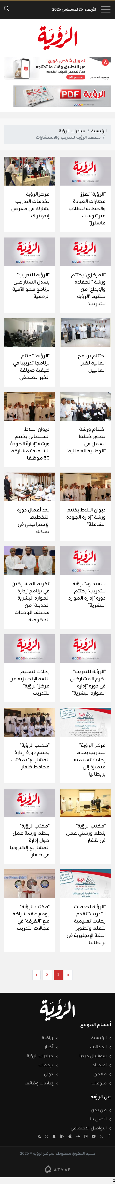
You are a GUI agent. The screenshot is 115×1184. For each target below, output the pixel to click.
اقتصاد (100, 1065)
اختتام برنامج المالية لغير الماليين (92, 363)
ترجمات (46, 1065)
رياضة (47, 1038)
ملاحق (100, 1074)
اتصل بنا (98, 1119)
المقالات (98, 1047)
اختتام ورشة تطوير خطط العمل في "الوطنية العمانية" (86, 440)
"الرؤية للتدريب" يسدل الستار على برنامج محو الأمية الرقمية (30, 286)
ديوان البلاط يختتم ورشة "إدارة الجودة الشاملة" (86, 517)
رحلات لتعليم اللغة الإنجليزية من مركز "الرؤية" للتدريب (29, 682)
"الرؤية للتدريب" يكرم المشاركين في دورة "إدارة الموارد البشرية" (88, 682)
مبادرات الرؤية (72, 131)
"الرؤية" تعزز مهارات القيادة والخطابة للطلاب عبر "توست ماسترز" (87, 208)
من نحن (99, 1110)
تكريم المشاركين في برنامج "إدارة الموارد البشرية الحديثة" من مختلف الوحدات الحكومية (30, 602)
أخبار (49, 1047)
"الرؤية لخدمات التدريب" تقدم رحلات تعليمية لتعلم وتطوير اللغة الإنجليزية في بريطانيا (86, 925)
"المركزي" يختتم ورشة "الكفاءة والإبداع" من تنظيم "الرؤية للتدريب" (88, 289)
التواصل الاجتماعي (89, 1128)
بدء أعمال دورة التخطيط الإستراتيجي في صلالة (33, 521)
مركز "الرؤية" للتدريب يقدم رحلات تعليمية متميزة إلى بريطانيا (90, 759)
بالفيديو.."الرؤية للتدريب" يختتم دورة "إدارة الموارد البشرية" (87, 594)
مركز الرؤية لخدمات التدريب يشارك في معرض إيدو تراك (30, 205)
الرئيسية (99, 131)
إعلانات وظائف (39, 1083)
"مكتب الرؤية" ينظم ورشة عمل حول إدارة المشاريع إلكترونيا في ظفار (29, 840)
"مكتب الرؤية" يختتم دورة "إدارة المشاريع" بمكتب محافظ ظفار (30, 756)
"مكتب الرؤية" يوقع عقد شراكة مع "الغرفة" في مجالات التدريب (31, 917)
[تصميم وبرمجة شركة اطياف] (57, 1169)
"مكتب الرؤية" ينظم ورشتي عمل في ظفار (86, 833)
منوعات (99, 1083)
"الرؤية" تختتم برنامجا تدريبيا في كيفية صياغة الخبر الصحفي (31, 367)
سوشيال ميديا (93, 1056)
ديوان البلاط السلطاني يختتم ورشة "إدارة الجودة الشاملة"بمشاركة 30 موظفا (29, 443)
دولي (48, 1074)
